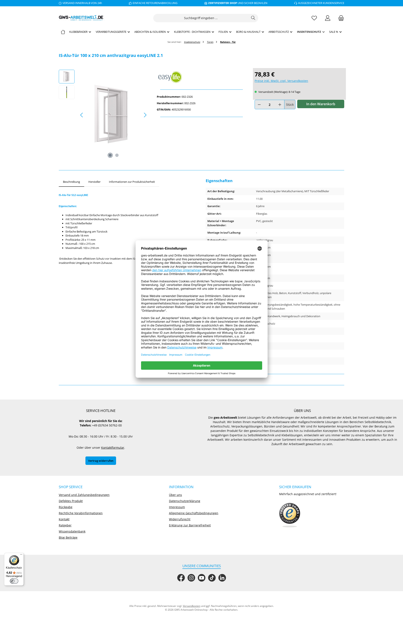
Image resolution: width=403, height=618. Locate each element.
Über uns (175, 495)
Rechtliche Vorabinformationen (81, 513)
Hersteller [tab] (94, 182)
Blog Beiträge (68, 537)
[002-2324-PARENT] (113, 115)
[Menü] (21, 555)
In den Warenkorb (320, 104)
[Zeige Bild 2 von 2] (117, 155)
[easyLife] (201, 77)
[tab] (71, 182)
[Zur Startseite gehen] (82, 18)
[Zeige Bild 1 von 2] (110, 155)
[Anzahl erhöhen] (279, 104)
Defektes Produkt (71, 501)
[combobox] (201, 18)
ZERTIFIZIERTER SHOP (222, 3)
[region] (104, 115)
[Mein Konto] (327, 18)
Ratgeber (65, 525)
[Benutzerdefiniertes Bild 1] (289, 515)
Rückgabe (65, 507)
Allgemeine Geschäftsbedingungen (193, 513)
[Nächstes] (145, 115)
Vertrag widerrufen (100, 461)
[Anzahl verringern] (259, 104)
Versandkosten (191, 606)
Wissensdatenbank (72, 531)
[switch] (14, 581)
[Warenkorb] (339, 18)
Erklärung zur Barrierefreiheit (190, 525)
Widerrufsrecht (179, 519)
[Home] (63, 31)
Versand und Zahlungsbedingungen (84, 495)
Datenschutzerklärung (184, 501)
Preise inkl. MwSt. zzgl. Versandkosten (281, 81)
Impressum (177, 507)
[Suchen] (253, 18)
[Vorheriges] (82, 115)
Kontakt (64, 519)
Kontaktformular (112, 448)
